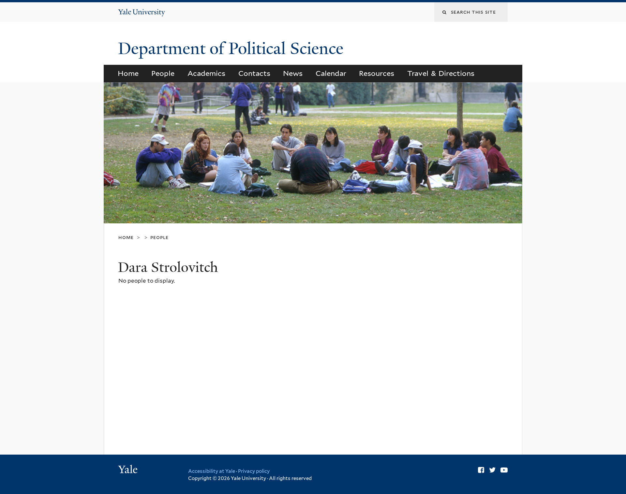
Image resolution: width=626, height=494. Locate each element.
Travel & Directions (441, 73)
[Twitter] (492, 469)
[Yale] (128, 470)
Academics (206, 73)
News (293, 73)
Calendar (331, 73)
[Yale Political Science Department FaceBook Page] (481, 469)
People (162, 73)
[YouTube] (504, 469)
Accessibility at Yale (211, 471)
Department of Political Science (233, 48)
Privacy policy (254, 471)
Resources (376, 73)
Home (128, 73)
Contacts (254, 73)
